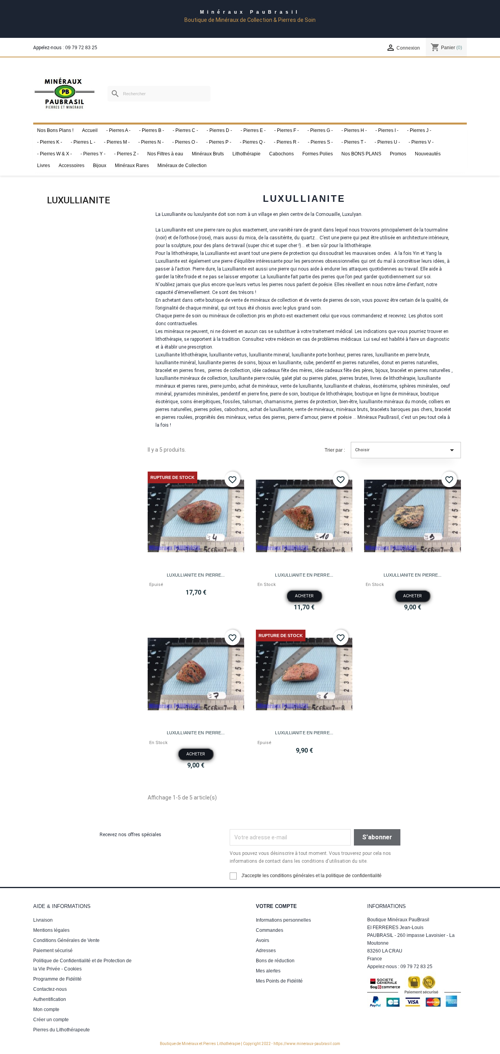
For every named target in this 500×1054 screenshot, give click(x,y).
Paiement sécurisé (53, 950)
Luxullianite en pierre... (196, 575)
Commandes (269, 930)
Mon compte (46, 1009)
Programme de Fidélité (57, 979)
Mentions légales (51, 930)
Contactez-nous (50, 989)
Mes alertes (268, 971)
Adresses (266, 950)
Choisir (406, 450)
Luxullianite (78, 200)
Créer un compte (51, 1019)
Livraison (43, 920)
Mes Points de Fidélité (279, 981)
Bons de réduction (275, 960)
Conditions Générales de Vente (66, 940)
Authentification (49, 999)
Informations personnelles (283, 920)
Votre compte (276, 906)
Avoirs (262, 940)
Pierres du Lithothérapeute (61, 1030)
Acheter (304, 595)
